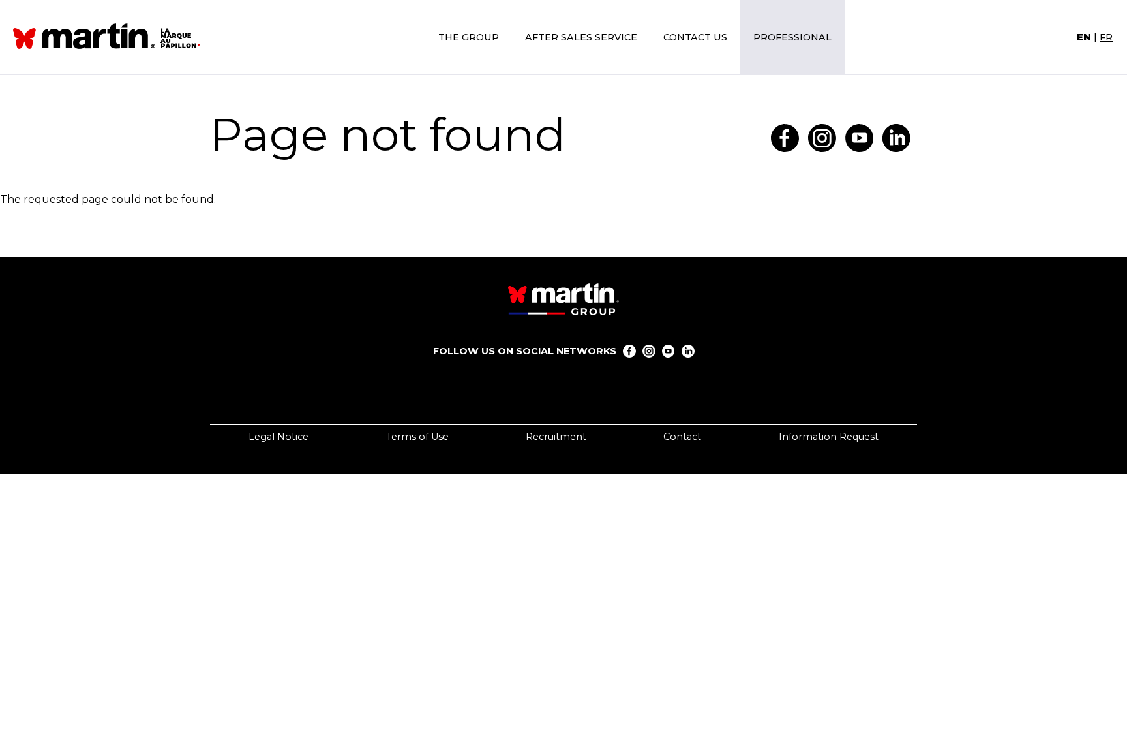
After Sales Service (581, 37)
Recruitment (556, 436)
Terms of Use (417, 436)
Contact (682, 436)
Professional (792, 37)
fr (1106, 37)
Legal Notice (278, 436)
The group (468, 37)
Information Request (829, 436)
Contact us (695, 37)
